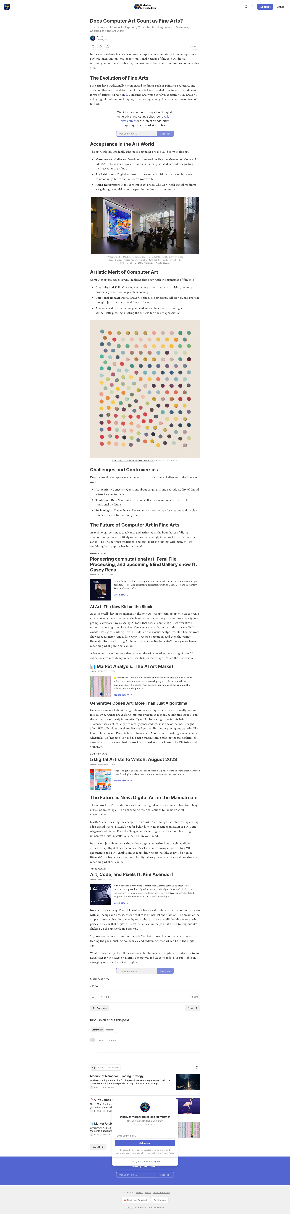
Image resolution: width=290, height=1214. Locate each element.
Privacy (139, 1192)
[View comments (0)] (100, 47)
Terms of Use (159, 1149)
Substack (130, 1207)
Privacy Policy (168, 1153)
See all (96, 1147)
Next (190, 1007)
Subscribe (265, 6)
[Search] (246, 7)
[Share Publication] (253, 7)
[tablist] (103, 1030)
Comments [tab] (97, 1029)
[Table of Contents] (3, 607)
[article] (145, 1083)
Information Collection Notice (144, 1153)
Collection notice (161, 1192)
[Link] (85, 77)
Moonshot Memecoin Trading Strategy (116, 1076)
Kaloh (100, 37)
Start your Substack (137, 1200)
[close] (174, 1103)
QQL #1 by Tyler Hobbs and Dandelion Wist (133, 460)
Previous (101, 1007)
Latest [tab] (101, 1067)
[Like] (93, 47)
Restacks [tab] (110, 1029)
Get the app (160, 1200)
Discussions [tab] (113, 1067)
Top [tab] (93, 1067)
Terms (148, 1192)
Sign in (281, 6)
